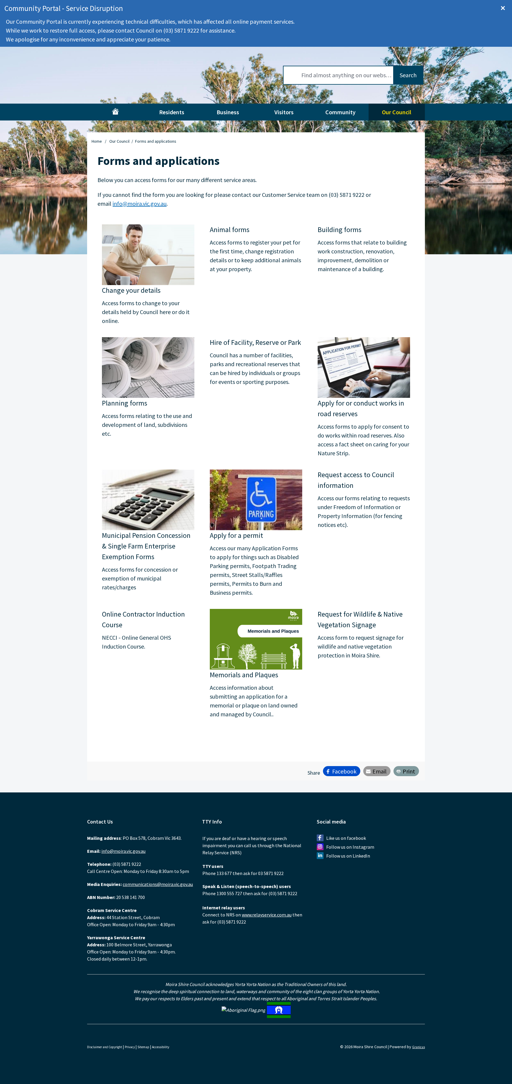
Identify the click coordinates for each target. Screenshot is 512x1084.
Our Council (396, 112)
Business (228, 112)
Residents (171, 112)
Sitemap (143, 1047)
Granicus (418, 1047)
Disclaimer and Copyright (104, 1047)
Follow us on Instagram (350, 847)
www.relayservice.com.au (267, 915)
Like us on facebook (346, 838)
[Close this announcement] (505, 6)
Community (340, 112)
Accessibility (160, 1047)
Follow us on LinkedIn (348, 856)
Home (97, 141)
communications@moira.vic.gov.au (158, 884)
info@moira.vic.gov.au (140, 203)
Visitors (284, 112)
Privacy (130, 1047)
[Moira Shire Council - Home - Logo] (117, 75)
